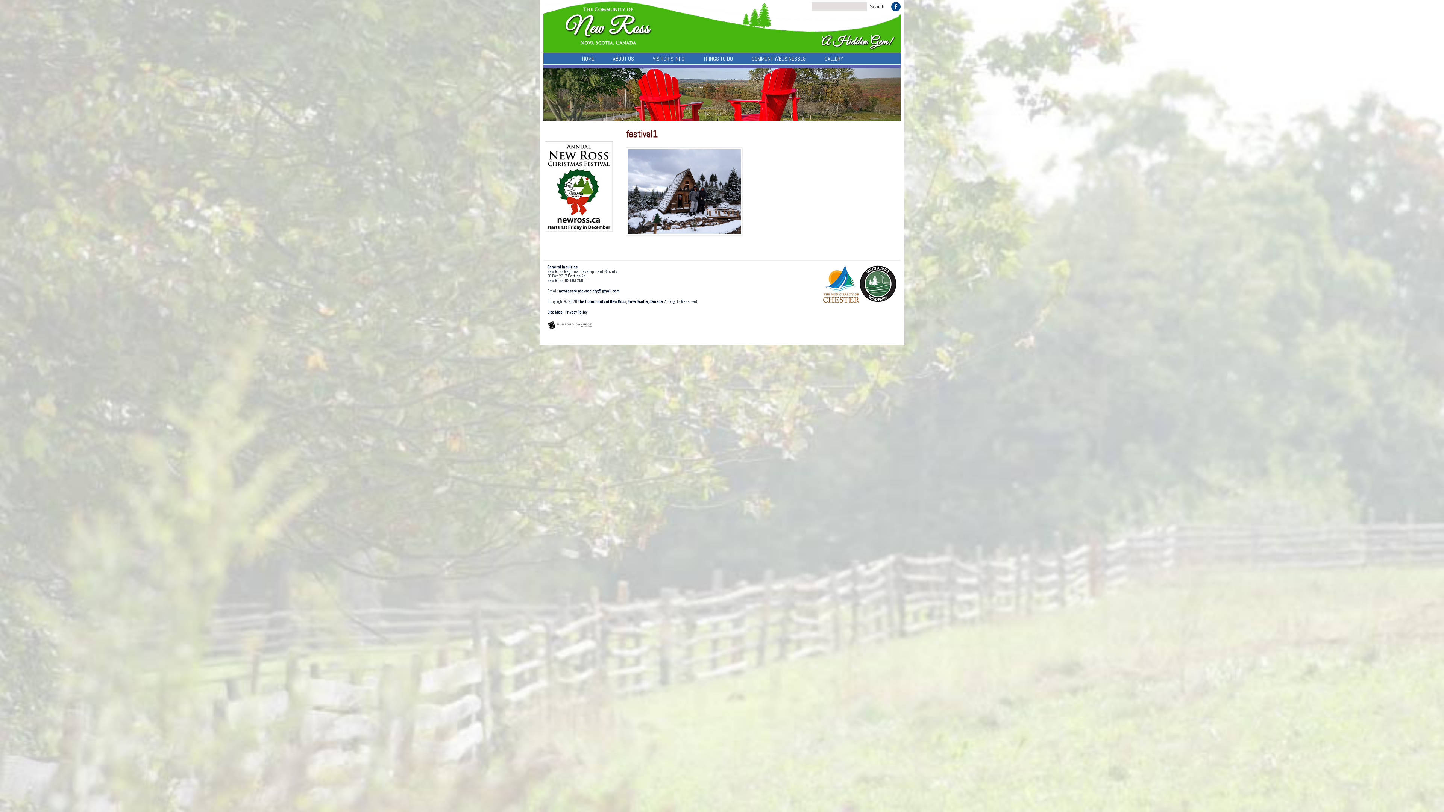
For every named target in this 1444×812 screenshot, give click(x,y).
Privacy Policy (576, 312)
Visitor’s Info (668, 58)
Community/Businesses (779, 58)
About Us (623, 58)
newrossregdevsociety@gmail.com (589, 291)
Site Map (555, 312)
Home (588, 58)
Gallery (834, 58)
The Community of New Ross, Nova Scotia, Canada (620, 301)
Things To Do (718, 58)
